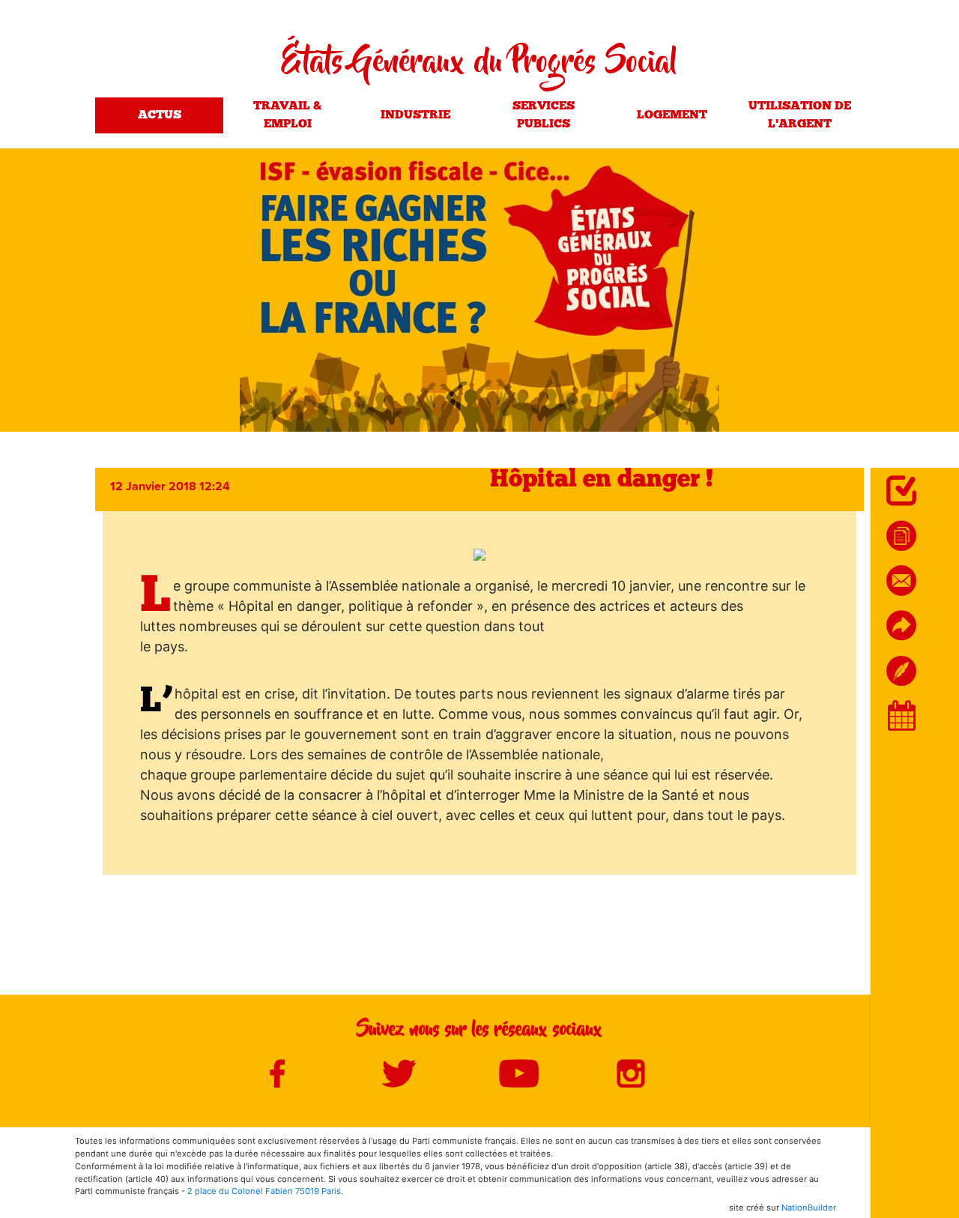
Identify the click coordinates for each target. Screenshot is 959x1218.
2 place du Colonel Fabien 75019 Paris (264, 1191)
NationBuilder (808, 1207)
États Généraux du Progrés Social (479, 64)
